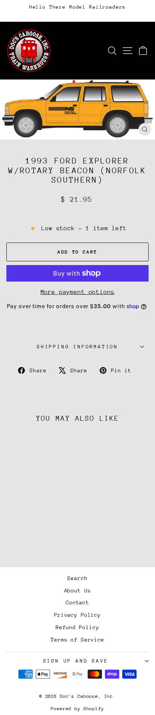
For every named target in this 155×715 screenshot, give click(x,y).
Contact (77, 603)
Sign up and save (75, 661)
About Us (77, 591)
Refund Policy (77, 627)
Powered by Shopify (77, 708)
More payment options (78, 292)
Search (77, 578)
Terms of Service (77, 640)
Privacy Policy (77, 615)
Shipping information (77, 346)
